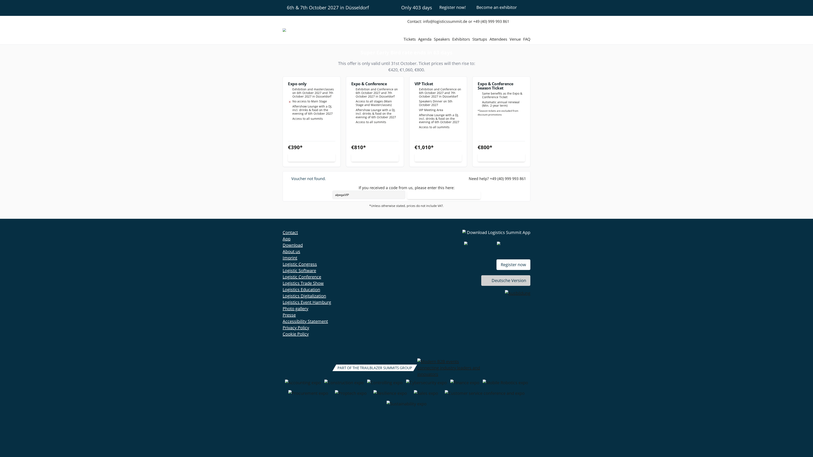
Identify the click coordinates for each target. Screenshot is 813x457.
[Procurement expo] (308, 395)
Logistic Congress (300, 264)
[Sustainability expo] (407, 406)
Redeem (444, 195)
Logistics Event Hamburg (307, 302)
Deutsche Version (509, 280)
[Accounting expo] (303, 385)
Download (293, 245)
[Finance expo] (464, 385)
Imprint (290, 258)
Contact (290, 232)
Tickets (410, 39)
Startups (479, 39)
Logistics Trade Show (303, 283)
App (286, 239)
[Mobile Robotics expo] (505, 385)
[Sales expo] (426, 395)
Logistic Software (299, 270)
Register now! (452, 7)
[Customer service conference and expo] (485, 395)
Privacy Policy (296, 327)
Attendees (498, 39)
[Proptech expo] (351, 395)
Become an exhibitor (496, 7)
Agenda (424, 39)
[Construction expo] (344, 385)
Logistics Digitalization (304, 296)
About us (291, 251)
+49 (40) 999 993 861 (508, 178)
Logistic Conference (302, 277)
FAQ (526, 39)
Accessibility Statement (305, 321)
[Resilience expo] (390, 395)
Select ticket (312, 157)
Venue (515, 39)
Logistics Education (301, 289)
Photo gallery (295, 308)
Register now (513, 264)
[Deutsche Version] (526, 7)
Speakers (442, 39)
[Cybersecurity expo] (426, 385)
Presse (289, 315)
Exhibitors (461, 39)
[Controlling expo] (385, 385)
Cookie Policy (296, 334)
